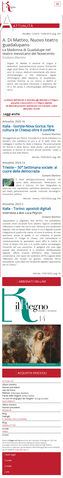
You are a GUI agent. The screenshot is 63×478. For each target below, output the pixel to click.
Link (7, 471)
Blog (4, 413)
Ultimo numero (9, 384)
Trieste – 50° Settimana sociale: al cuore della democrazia (29, 169)
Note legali (10, 454)
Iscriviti (5, 428)
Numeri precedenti (11, 387)
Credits (8, 466)
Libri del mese (8, 390)
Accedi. (36, 108)
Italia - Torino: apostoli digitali (26, 208)
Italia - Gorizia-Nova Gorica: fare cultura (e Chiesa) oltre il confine (28, 128)
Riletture (15, 392)
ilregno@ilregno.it (22, 450)
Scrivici (5, 434)
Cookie (8, 460)
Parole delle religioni (18, 395)
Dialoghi (6, 416)
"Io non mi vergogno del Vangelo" (25, 398)
